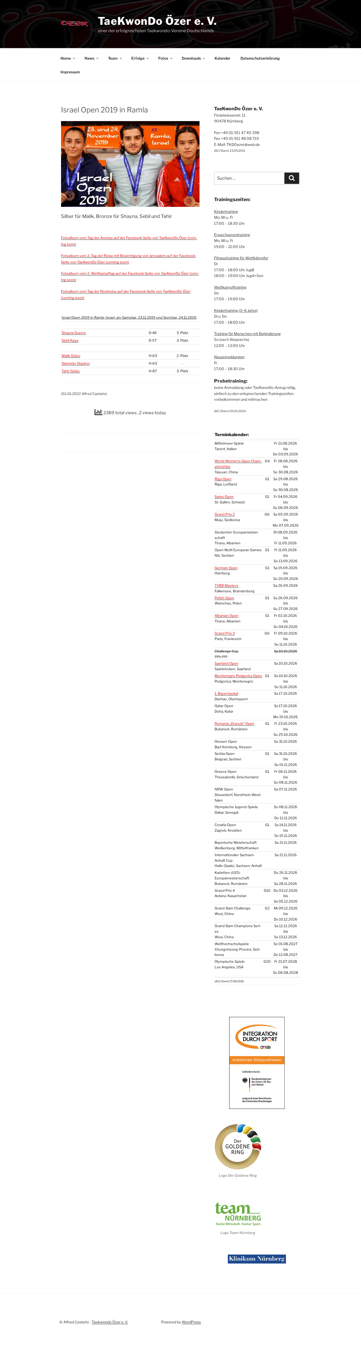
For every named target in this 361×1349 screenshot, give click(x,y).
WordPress (191, 1322)
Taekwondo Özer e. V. (110, 1322)
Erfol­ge (138, 58)
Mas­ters (226, 585)
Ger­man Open (226, 568)
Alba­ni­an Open (226, 615)
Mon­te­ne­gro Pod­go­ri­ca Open (238, 676)
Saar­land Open (226, 663)
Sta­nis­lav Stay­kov (76, 363)
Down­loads (191, 58)
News (89, 58)
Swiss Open (224, 496)
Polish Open (224, 598)
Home (66, 58)
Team (113, 58)
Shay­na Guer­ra (74, 333)
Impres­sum (70, 72)
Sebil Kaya (70, 340)
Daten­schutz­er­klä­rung (260, 58)
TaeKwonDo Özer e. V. (157, 21)
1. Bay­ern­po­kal (226, 693)
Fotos (163, 58)
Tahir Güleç (71, 371)
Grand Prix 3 (225, 633)
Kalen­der (222, 58)
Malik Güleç (71, 356)
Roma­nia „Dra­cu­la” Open (234, 723)
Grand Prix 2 (225, 514)
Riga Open (223, 479)
